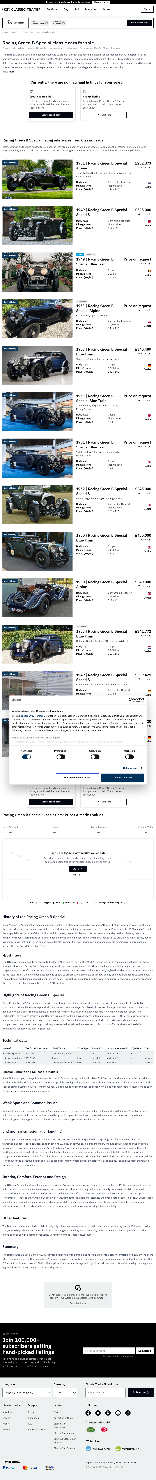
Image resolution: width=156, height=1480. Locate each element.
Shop (56, 1412)
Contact (32, 1412)
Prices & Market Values (13, 48)
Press (5, 1423)
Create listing (104, 114)
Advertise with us (63, 1417)
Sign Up (76, 874)
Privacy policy (114, 1462)
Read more (8, 71)
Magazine (91, 9)
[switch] (61, 756)
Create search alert (139, 22)
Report (80, 254)
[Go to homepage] (21, 9)
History (30, 48)
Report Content (36, 1429)
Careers (6, 1417)
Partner (6, 1429)
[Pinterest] (108, 1413)
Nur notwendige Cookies (77, 777)
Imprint (89, 1462)
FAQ (30, 1423)
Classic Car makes (64, 1433)
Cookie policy (129, 1462)
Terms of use (100, 1462)
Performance (86, 48)
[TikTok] (128, 1413)
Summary (115, 48)
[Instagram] (118, 1413)
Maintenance (71, 48)
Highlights (41, 48)
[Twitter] (98, 1413)
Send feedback (78, 1303)
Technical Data (55, 48)
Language (8, 1384)
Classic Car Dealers (64, 1448)
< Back (6, 32)
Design (97, 48)
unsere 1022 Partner (32, 716)
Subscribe (144, 1350)
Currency (59, 1384)
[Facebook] (88, 1413)
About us (7, 1412)
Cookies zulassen (122, 777)
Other (106, 48)
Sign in (147, 9)
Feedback (33, 1417)
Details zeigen (130, 768)
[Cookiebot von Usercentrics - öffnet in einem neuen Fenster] (131, 700)
